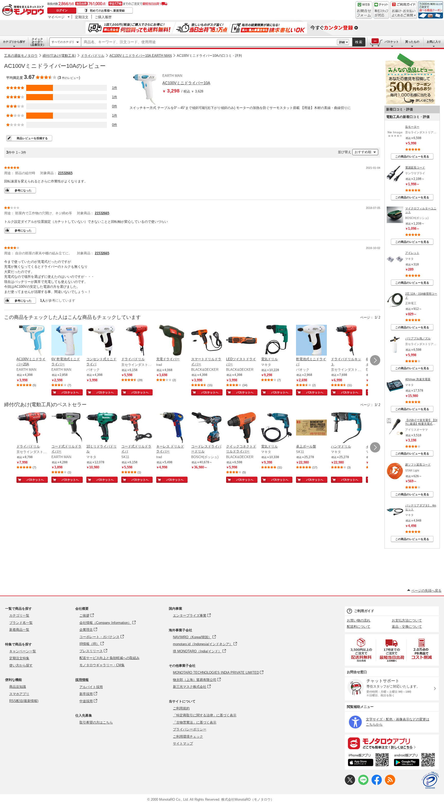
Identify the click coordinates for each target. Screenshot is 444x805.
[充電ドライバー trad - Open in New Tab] (171, 341)
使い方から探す (21, 665)
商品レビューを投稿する (32, 138)
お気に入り (434, 41)
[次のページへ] (375, 360)
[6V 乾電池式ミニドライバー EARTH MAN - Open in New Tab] (66, 341)
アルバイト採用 (91, 687)
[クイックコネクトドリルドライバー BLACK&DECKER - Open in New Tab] (241, 428)
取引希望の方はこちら (96, 722)
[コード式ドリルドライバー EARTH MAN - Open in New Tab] (66, 428)
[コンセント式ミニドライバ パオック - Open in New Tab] (101, 341)
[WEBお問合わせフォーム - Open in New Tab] (363, 10)
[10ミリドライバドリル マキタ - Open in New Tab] (101, 428)
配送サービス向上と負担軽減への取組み (109, 658)
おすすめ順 (363, 152)
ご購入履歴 (103, 17)
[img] (24, 10)
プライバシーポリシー (189, 729)
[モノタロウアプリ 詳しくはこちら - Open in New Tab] (392, 743)
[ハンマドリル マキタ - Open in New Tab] (346, 428)
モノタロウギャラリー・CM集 (102, 665)
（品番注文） (37, 42)
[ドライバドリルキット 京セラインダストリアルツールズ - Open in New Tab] (346, 341)
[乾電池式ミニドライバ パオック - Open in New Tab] (311, 341)
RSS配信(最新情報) (23, 701)
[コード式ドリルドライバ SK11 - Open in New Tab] (136, 428)
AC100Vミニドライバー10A (186, 83)
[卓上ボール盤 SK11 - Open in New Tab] (311, 428)
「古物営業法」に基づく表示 (194, 722)
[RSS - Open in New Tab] (390, 784)
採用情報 (82, 680)
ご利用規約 (181, 708)
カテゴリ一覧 (19, 615)
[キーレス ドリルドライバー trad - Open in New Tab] (171, 428)
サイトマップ (183, 743)
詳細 (342, 42)
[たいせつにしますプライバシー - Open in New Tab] (430, 780)
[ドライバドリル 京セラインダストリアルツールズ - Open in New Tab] (136, 341)
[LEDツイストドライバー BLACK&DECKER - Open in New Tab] (241, 341)
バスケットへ (70, 392)
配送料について (358, 626)
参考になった (23, 190)
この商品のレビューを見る (412, 156)
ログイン (62, 10)
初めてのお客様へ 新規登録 (107, 10)
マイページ (56, 17)
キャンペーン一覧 (22, 651)
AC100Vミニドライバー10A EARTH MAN (140, 56)
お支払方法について (407, 620)
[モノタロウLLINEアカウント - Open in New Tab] (363, 784)
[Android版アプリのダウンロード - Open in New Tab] (415, 761)
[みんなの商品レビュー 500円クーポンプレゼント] (410, 103)
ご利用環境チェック (188, 736)
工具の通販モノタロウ (21, 56)
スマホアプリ (19, 694)
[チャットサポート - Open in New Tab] (381, 10)
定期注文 (81, 17)
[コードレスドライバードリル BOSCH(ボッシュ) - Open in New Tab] (206, 428)
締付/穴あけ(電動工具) (59, 56)
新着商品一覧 (19, 630)
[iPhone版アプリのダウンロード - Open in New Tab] (368, 761)
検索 (359, 42)
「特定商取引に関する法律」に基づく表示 (204, 715)
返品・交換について (407, 626)
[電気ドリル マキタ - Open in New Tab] (276, 341)
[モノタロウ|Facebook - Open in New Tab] (377, 784)
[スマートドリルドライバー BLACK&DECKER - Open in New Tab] (206, 341)
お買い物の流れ (358, 620)
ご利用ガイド (364, 611)
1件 (114, 88)
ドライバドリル (92, 56)
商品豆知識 (17, 687)
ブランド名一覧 (21, 623)
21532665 (65, 173)
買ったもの (412, 41)
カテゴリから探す (14, 41)
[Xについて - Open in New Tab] (350, 784)
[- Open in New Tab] (361, 650)
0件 (114, 106)
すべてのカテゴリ (63, 41)
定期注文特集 (19, 658)
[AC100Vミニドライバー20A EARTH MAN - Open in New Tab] (31, 341)
